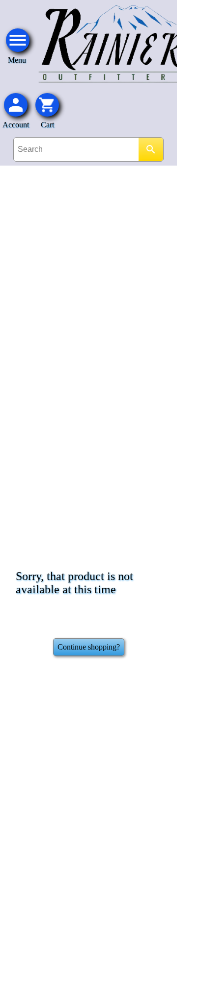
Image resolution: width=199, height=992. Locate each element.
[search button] (151, 149)
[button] (47, 105)
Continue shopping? (88, 647)
